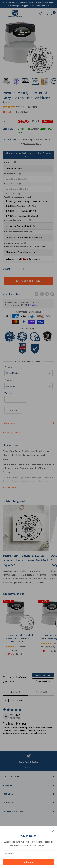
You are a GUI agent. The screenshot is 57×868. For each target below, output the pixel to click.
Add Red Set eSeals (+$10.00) (22, 211)
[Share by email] (52, 294)
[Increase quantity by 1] (31, 269)
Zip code (8, 393)
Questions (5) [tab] (41, 692)
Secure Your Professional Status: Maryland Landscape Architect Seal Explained (25, 560)
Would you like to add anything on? (17, 197)
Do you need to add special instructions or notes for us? (25, 246)
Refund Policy (9, 423)
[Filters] (6, 700)
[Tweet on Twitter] (47, 294)
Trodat (7, 112)
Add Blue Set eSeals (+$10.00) (22, 206)
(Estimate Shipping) (32, 143)
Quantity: (7, 269)
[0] (52, 13)
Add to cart (31, 281)
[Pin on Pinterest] (42, 294)
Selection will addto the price (23, 259)
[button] (9, 106)
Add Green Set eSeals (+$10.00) (23, 215)
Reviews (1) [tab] (16, 692)
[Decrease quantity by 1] (16, 269)
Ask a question (43, 680)
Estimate (13, 410)
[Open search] (40, 13)
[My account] (46, 13)
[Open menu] (4, 14)
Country (8, 367)
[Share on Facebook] (36, 294)
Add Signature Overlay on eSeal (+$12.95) (27, 201)
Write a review (43, 675)
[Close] (53, 830)
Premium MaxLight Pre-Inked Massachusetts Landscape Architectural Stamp (19, 638)
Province (8, 380)
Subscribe (28, 862)
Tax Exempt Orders (11, 432)
